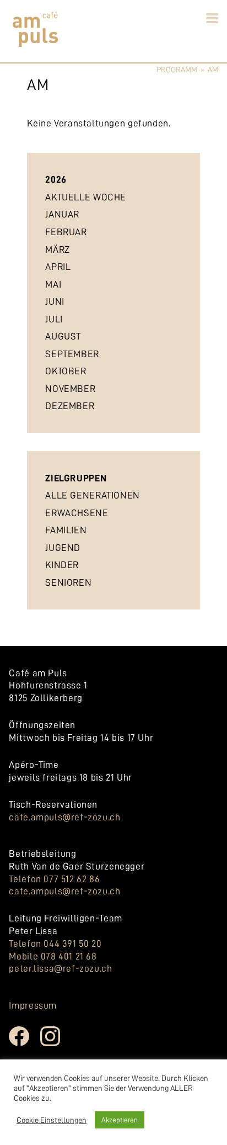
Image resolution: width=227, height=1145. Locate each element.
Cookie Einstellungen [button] (52, 1120)
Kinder (62, 565)
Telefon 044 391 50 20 (55, 943)
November (70, 389)
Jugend (62, 548)
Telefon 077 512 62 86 (54, 879)
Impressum (33, 1005)
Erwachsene (76, 513)
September (72, 354)
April (58, 267)
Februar (66, 232)
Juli (53, 319)
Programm (176, 69)
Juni (54, 301)
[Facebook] (24, 1044)
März (57, 250)
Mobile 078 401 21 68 (52, 956)
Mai (53, 284)
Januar (62, 214)
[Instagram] (56, 1044)
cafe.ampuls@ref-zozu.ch (64, 817)
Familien (66, 530)
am (213, 69)
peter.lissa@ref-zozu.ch (60, 968)
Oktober (65, 371)
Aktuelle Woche (85, 197)
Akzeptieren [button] (119, 1119)
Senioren (68, 582)
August (63, 336)
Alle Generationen (92, 495)
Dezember (69, 406)
